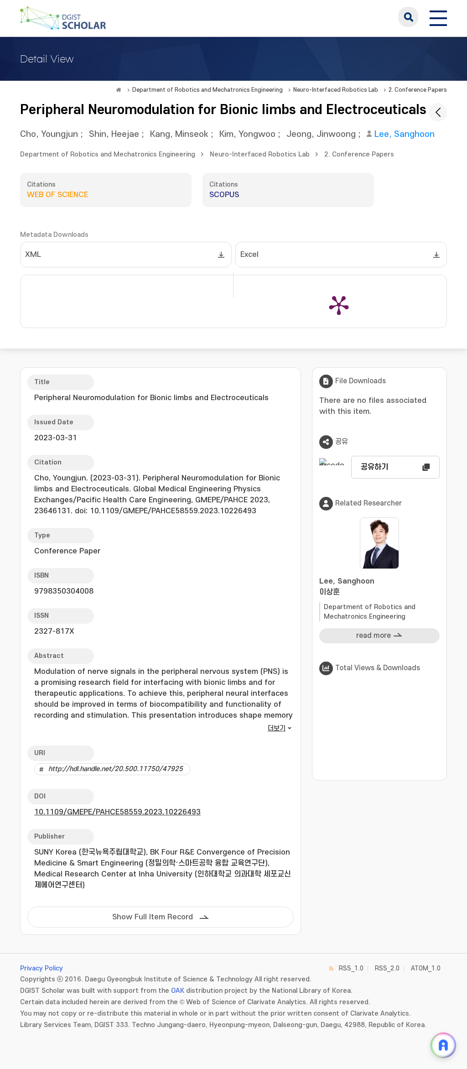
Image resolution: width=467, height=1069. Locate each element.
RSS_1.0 (351, 968)
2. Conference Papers (418, 90)
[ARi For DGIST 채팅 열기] (443, 1045)
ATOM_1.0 (426, 968)
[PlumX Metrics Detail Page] (339, 305)
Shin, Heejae (114, 134)
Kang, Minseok (179, 134)
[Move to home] (118, 89)
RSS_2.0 (387, 968)
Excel (249, 254)
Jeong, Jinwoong (321, 134)
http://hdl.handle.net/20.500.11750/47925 (115, 769)
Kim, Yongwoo (247, 134)
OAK (177, 991)
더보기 (276, 728)
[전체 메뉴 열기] (438, 17)
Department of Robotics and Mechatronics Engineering (207, 90)
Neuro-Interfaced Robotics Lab (335, 90)
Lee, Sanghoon (404, 134)
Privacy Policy (41, 968)
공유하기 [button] (374, 467)
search (408, 17)
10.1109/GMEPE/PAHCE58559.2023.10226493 (117, 812)
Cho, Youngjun (49, 134)
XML (33, 254)
